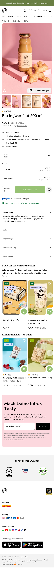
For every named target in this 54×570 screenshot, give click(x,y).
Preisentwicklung (9, 247)
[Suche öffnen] (25, 10)
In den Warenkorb (30, 190)
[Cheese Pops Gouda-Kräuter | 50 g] (40, 304)
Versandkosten (22, 126)
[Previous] (1, 16)
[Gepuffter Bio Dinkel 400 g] (40, 362)
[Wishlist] (31, 10)
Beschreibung (8, 212)
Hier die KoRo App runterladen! (39, 3)
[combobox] (26, 156)
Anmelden (43, 426)
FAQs (5, 230)
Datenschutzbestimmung (16, 440)
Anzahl (7, 188)
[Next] (53, 16)
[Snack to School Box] (15, 304)
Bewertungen (8, 256)
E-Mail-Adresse (13, 426)
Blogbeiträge (8, 239)
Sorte (6, 154)
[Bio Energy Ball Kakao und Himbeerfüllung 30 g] (15, 362)
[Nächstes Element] (49, 101)
